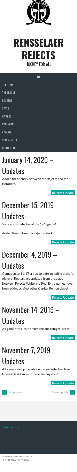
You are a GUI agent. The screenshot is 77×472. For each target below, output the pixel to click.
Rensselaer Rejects (38, 48)
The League (8, 92)
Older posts (13, 392)
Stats (5, 108)
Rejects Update (63, 193)
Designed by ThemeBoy (15, 460)
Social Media (9, 140)
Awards (6, 116)
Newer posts (63, 392)
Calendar (8, 124)
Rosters (7, 100)
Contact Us (9, 148)
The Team (7, 84)
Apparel (6, 132)
